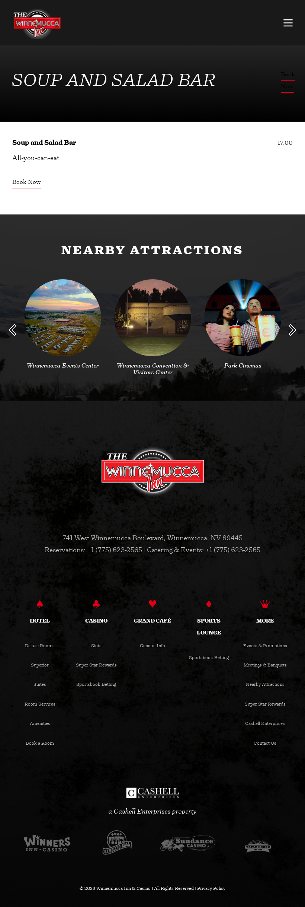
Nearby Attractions (265, 684)
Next (293, 330)
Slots (96, 645)
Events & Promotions (265, 645)
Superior (40, 665)
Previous (13, 330)
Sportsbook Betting (96, 684)
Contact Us (265, 743)
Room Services (40, 704)
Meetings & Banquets (265, 665)
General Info (152, 645)
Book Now (26, 181)
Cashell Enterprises (265, 723)
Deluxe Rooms (40, 645)
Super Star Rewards (96, 665)
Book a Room (40, 743)
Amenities (40, 723)
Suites (39, 684)
